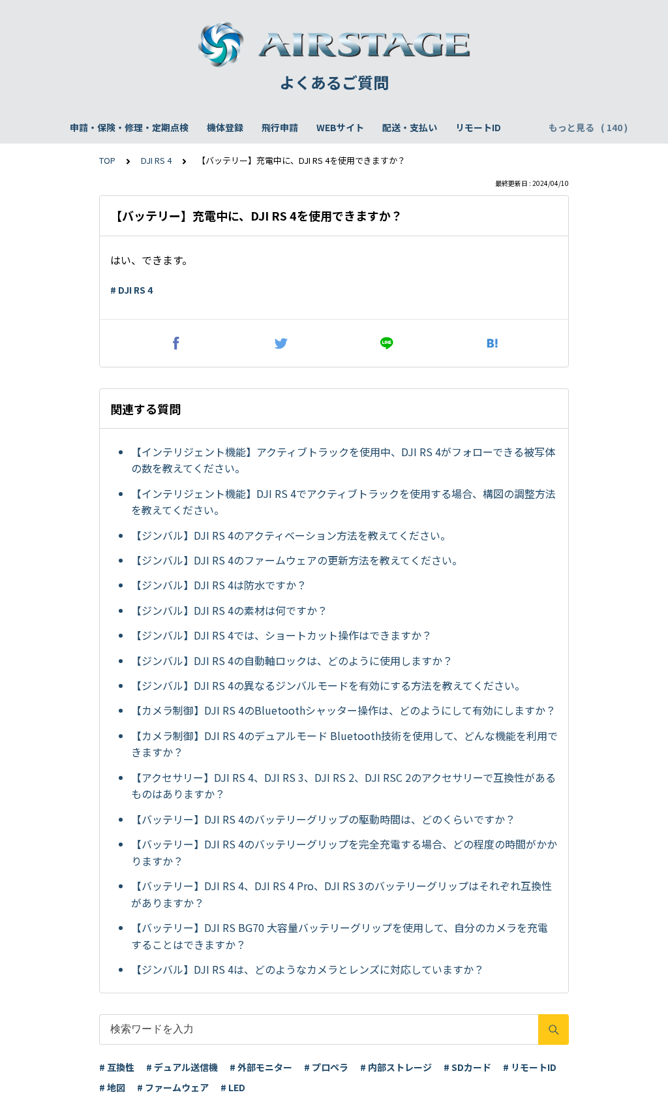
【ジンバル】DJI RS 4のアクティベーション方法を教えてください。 (291, 535)
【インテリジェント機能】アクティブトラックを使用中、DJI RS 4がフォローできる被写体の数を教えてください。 (343, 460)
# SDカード (467, 1067)
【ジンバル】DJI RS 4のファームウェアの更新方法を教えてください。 (297, 560)
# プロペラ (326, 1067)
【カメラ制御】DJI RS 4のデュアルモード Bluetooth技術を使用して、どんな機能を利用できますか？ (344, 744)
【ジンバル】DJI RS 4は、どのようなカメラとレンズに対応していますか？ (307, 969)
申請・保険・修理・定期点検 (129, 127)
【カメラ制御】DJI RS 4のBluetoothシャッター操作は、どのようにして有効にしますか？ (343, 710)
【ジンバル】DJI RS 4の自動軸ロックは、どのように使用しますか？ (292, 660)
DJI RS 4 (156, 160)
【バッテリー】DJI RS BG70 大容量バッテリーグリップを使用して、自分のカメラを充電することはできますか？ (339, 936)
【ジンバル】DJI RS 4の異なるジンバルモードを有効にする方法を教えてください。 (328, 685)
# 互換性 (116, 1067)
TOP (107, 160)
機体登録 (225, 127)
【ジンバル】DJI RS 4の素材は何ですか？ (229, 610)
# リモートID (529, 1067)
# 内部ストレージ (396, 1067)
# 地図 (112, 1087)
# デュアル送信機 (182, 1067)
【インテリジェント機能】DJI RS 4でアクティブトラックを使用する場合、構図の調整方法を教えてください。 (343, 502)
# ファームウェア (173, 1087)
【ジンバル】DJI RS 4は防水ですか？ (219, 585)
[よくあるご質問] (334, 44)
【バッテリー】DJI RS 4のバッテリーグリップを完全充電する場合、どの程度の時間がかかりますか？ (344, 852)
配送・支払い (409, 127)
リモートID (478, 127)
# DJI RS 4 (131, 289)
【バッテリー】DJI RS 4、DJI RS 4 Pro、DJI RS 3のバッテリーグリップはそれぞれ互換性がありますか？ (341, 894)
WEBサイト (340, 127)
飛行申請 (280, 127)
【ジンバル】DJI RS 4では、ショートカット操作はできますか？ (281, 635)
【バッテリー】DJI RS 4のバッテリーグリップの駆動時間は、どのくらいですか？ (323, 819)
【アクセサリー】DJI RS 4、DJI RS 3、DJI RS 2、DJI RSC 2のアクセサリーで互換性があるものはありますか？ (343, 785)
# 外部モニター (261, 1067)
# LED (232, 1087)
